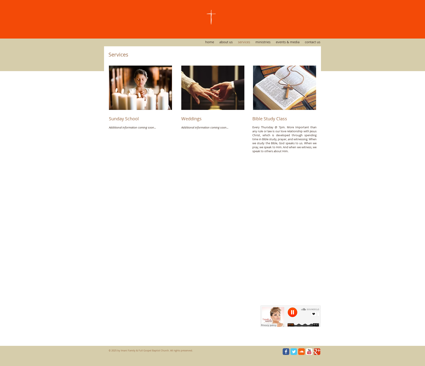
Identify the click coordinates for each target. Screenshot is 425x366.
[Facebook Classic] (286, 351)
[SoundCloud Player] (290, 316)
